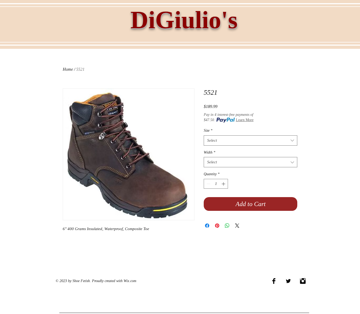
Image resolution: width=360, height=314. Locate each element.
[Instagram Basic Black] (303, 281)
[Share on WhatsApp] (227, 225)
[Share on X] (237, 225)
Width (209, 152)
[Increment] (224, 183)
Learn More (245, 120)
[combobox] (250, 140)
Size (208, 130)
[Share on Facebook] (207, 225)
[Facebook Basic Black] (274, 281)
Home (68, 69)
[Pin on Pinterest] (217, 225)
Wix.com (130, 281)
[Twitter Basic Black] (288, 281)
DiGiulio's (184, 20)
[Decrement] (208, 183)
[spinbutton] (216, 183)
